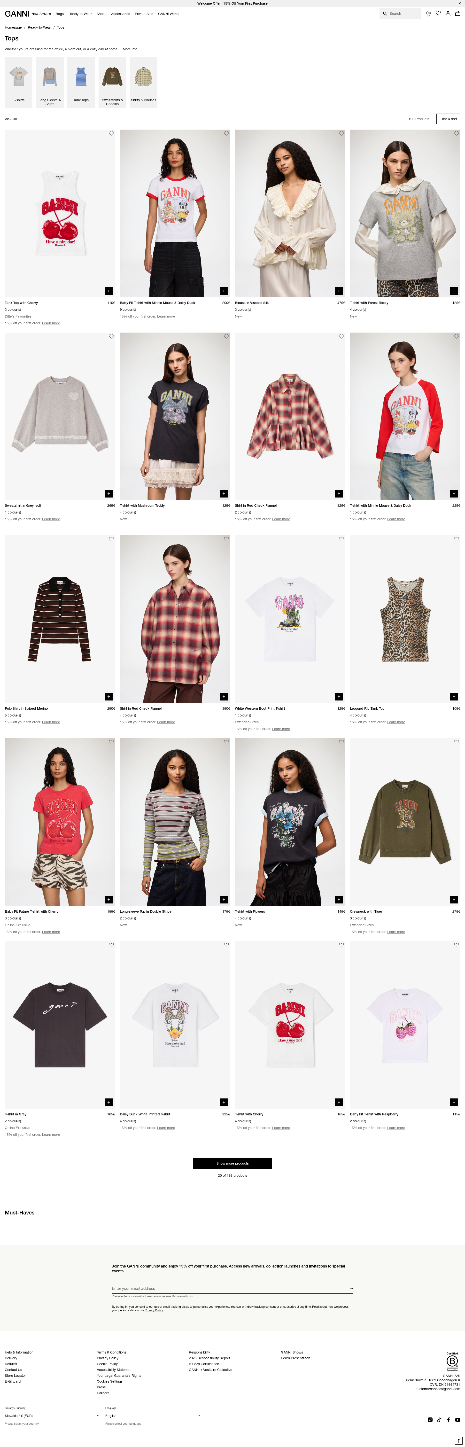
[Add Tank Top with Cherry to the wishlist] (111, 133)
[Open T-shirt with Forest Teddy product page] (405, 213)
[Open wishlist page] (438, 13)
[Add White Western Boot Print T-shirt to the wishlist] (341, 539)
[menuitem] (41, 14)
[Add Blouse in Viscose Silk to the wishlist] (341, 133)
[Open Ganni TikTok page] (439, 1420)
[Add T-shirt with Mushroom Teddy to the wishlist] (226, 336)
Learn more (51, 323)
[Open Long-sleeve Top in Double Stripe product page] (175, 822)
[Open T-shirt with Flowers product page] (290, 822)
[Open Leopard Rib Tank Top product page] (405, 619)
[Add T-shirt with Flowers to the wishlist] (341, 742)
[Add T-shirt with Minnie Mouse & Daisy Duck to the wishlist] (456, 336)
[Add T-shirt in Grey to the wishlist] (111, 945)
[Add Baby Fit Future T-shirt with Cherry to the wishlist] (111, 742)
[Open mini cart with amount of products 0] (458, 13)
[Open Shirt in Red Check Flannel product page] (290, 416)
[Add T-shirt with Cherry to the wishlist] (341, 945)
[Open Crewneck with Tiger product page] (405, 822)
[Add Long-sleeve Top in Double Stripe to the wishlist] (226, 742)
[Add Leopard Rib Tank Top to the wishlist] (456, 539)
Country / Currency (15, 1408)
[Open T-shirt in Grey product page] (60, 1025)
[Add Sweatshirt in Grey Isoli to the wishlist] (111, 336)
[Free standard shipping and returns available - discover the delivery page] (232, 3)
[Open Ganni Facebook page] (448, 1420)
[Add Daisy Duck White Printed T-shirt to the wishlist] (226, 945)
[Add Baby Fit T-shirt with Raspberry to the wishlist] (456, 945)
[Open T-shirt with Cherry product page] (290, 1025)
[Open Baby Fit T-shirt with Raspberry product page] (405, 1025)
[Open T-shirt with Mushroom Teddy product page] (175, 416)
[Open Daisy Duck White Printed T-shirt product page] (175, 1025)
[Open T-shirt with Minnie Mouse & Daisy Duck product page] (405, 416)
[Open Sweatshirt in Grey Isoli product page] (60, 416)
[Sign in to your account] (448, 13)
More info (130, 49)
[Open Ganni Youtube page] (458, 1420)
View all (11, 119)
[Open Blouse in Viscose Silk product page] (290, 213)
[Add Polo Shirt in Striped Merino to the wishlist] (111, 539)
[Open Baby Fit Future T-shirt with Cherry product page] (60, 822)
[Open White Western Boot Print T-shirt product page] (290, 619)
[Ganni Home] (17, 13)
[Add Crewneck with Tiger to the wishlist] (456, 742)
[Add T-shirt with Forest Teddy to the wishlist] (456, 133)
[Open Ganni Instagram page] (430, 1420)
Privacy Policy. (154, 1310)
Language (110, 1408)
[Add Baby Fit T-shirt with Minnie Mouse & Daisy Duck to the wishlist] (226, 133)
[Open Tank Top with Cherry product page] (60, 213)
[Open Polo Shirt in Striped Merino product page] (60, 619)
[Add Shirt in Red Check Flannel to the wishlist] (341, 336)
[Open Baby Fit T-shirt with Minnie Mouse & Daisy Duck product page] (175, 213)
